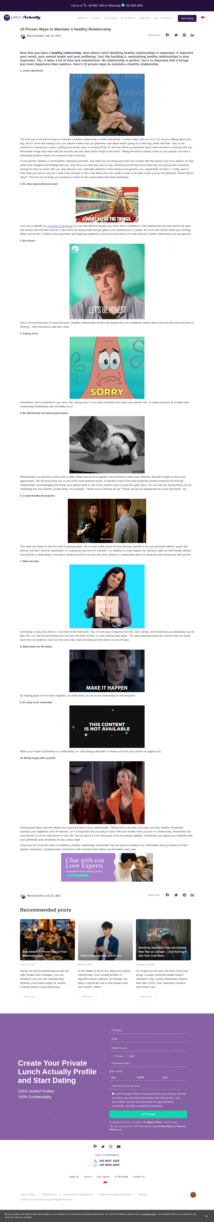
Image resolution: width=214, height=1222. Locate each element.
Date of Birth (115, 1071)
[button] (204, 18)
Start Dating (187, 18)
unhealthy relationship (60, 225)
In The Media (127, 18)
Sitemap (142, 1194)
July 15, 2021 (53, 35)
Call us (75, 5)
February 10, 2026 (145, 964)
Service (96, 18)
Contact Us (166, 18)
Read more (29, 996)
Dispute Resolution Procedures (116, 1194)
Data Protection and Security (78, 1194)
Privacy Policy (165, 1126)
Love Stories (111, 18)
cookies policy (149, 1214)
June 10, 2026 (27, 964)
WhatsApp (114, 5)
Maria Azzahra (35, 35)
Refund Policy (49, 1194)
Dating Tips (145, 18)
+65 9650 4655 (109, 1165)
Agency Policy (154, 1122)
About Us (82, 18)
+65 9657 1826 (109, 1160)
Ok (206, 1216)
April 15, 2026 (85, 964)
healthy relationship (66, 53)
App (156, 18)
